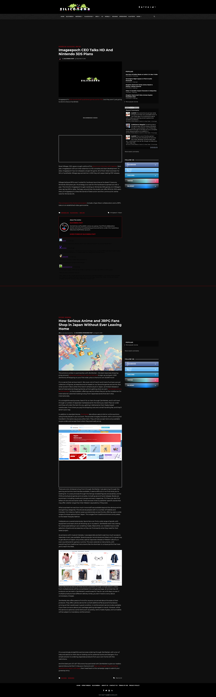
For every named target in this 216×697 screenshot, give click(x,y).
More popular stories (132, 102)
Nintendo (78, 16)
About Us (105, 685)
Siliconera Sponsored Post (84, 332)
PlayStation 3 (71, 46)
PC (102, 16)
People (127, 107)
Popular (136, 107)
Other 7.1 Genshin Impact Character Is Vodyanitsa (141, 91)
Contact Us (113, 685)
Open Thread (86, 685)
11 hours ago (154, 132)
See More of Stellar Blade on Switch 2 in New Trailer (142, 74)
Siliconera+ (70, 16)
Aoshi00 (133, 113)
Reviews (115, 16)
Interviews (123, 16)
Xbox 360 (78, 46)
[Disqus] (90, 259)
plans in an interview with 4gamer (104, 166)
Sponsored (68, 317)
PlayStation (88, 16)
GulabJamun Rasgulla (138, 124)
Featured (61, 317)
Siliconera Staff (69, 58)
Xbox (97, 16)
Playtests (131, 16)
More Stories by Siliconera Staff (83, 234)
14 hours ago (154, 144)
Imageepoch (114, 212)
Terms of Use (123, 685)
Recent (131, 107)
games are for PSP (96, 99)
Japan (120, 212)
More (138, 16)
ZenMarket (85, 414)
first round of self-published (79, 99)
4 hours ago (154, 121)
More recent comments (132, 151)
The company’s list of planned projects (73, 203)
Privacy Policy (134, 685)
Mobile (107, 16)
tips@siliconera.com (111, 695)
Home (62, 16)
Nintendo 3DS (62, 46)
